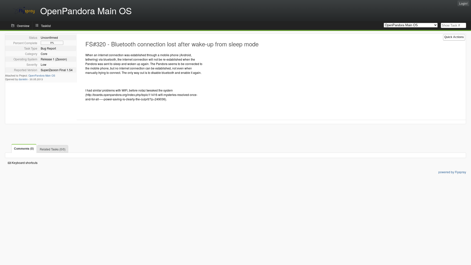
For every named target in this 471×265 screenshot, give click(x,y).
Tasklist (46, 26)
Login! (463, 3)
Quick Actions (454, 37)
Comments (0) (24, 148)
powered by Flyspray (452, 172)
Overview (23, 26)
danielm (23, 79)
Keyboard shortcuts (24, 162)
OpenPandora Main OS (41, 75)
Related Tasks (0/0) (52, 149)
